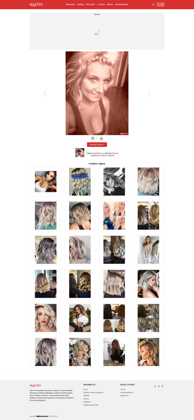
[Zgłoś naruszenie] (101, 138)
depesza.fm (124, 395)
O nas (85, 389)
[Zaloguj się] (153, 4)
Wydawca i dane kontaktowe (93, 392)
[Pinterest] (163, 386)
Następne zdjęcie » (97, 145)
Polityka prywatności (90, 405)
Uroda (80, 4)
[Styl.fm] (38, 4)
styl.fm (122, 389)
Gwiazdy (70, 4)
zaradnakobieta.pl (126, 392)
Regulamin (87, 402)
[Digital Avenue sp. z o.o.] (42, 416)
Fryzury (90, 4)
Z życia (101, 4)
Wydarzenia (121, 4)
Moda (110, 4)
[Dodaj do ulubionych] (93, 138)
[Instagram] (159, 386)
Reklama (86, 395)
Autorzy (86, 399)
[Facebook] (155, 386)
